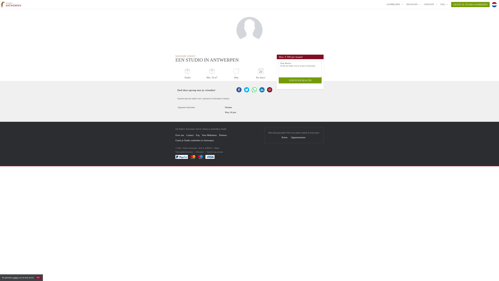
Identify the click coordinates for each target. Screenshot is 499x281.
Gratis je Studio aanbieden (470, 4)
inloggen (412, 4)
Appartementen (298, 137)
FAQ (443, 4)
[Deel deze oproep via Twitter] (246, 89)
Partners (223, 135)
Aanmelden (393, 4)
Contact (190, 135)
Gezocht (429, 4)
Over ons (179, 135)
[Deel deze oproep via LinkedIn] (262, 89)
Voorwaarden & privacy (184, 152)
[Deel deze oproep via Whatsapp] (254, 89)
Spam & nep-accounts (215, 152)
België (216, 148)
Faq (197, 135)
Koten (284, 137)
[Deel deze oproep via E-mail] (269, 89)
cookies (15, 278)
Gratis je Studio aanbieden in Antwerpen (194, 140)
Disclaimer (200, 152)
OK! (38, 277)
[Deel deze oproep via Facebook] (239, 89)
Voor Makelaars (209, 135)
